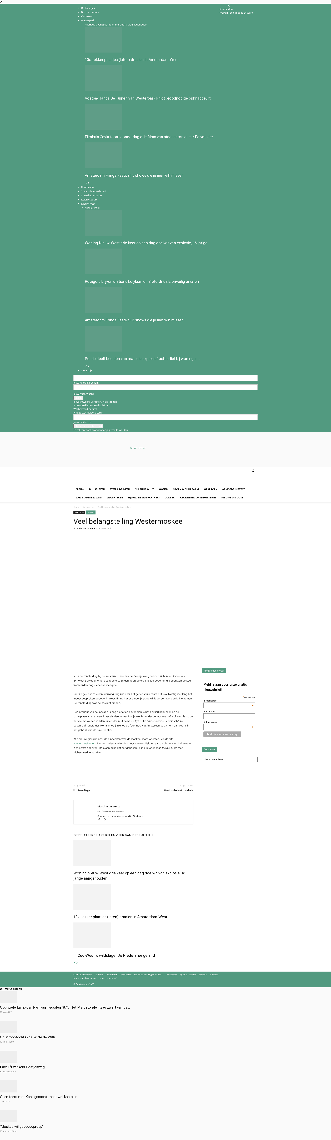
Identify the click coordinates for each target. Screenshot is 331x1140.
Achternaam (228, 722)
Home (76, 506)
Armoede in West (233, 489)
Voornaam (209, 711)
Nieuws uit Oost (232, 497)
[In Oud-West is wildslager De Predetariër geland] (133, 935)
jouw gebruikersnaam (86, 382)
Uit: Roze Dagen (82, 790)
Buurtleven (97, 489)
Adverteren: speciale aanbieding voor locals (142, 974)
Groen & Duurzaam (186, 489)
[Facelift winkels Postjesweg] (165, 1057)
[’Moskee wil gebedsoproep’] (165, 1116)
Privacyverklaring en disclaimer (91, 405)
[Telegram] (108, 542)
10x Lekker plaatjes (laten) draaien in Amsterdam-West (120, 917)
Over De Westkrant (82, 974)
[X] (106, 819)
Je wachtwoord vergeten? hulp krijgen (95, 401)
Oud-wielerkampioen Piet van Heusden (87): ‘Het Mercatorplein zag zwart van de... (65, 1007)
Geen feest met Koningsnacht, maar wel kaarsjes (38, 1097)
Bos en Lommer (90, 12)
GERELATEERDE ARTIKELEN (94, 835)
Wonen (163, 489)
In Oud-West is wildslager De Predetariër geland (114, 955)
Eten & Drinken (120, 489)
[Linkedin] (100, 542)
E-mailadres (228, 700)
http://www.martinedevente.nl (110, 811)
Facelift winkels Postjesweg (22, 1067)
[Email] (92, 542)
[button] (253, 471)
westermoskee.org (84, 743)
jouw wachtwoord (83, 393)
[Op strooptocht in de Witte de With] (165, 1027)
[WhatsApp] (84, 542)
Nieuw (80, 489)
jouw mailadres (82, 422)
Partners (99, 974)
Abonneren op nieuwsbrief (198, 497)
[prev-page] (74, 962)
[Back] (229, 5)
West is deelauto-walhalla (178, 790)
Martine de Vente (87, 528)
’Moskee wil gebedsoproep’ (21, 1126)
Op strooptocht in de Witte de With (27, 1037)
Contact (214, 974)
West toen (210, 489)
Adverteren (115, 497)
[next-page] (77, 962)
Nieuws (91, 512)
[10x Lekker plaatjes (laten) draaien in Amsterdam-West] (133, 897)
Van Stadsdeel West (89, 497)
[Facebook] (76, 542)
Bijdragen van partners (144, 497)
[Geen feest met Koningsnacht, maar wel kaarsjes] (165, 1086)
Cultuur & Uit (144, 489)
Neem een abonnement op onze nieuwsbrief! (95, 978)
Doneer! (170, 497)
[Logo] (99, 483)
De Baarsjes (88, 8)
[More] (116, 542)
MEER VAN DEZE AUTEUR (134, 835)
